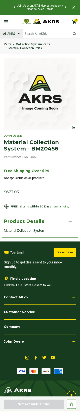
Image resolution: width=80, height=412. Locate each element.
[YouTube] (52, 357)
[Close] (74, 7)
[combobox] (40, 33)
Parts (7, 44)
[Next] (65, 7)
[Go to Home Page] (18, 390)
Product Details (24, 221)
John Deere (14, 341)
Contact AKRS (16, 297)
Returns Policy (60, 206)
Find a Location (23, 279)
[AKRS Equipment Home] (40, 21)
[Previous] (14, 7)
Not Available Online (34, 404)
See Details (46, 8)
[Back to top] (71, 395)
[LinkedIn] (27, 357)
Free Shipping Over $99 (26, 171)
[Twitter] (44, 357)
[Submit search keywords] (74, 33)
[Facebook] (35, 357)
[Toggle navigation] (6, 21)
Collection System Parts (33, 44)
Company (12, 327)
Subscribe (65, 252)
